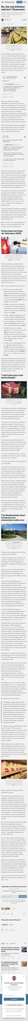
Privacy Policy (19, 1011)
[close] (23, 976)
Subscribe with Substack (15, 1005)
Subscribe (14, 999)
